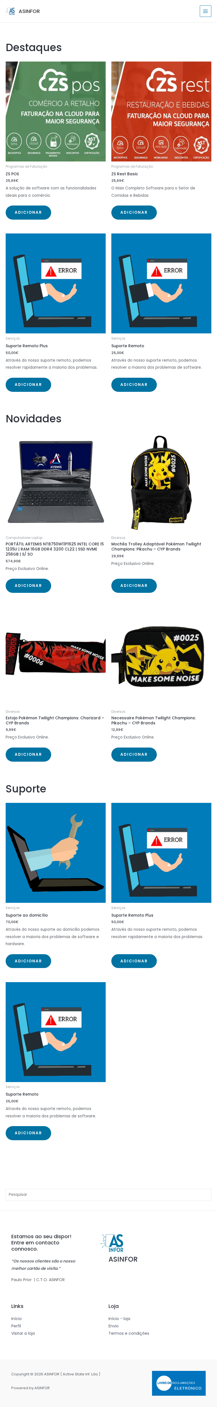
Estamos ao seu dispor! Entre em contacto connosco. (41, 1242)
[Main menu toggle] (205, 11)
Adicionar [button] (28, 212)
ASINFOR (29, 11)
